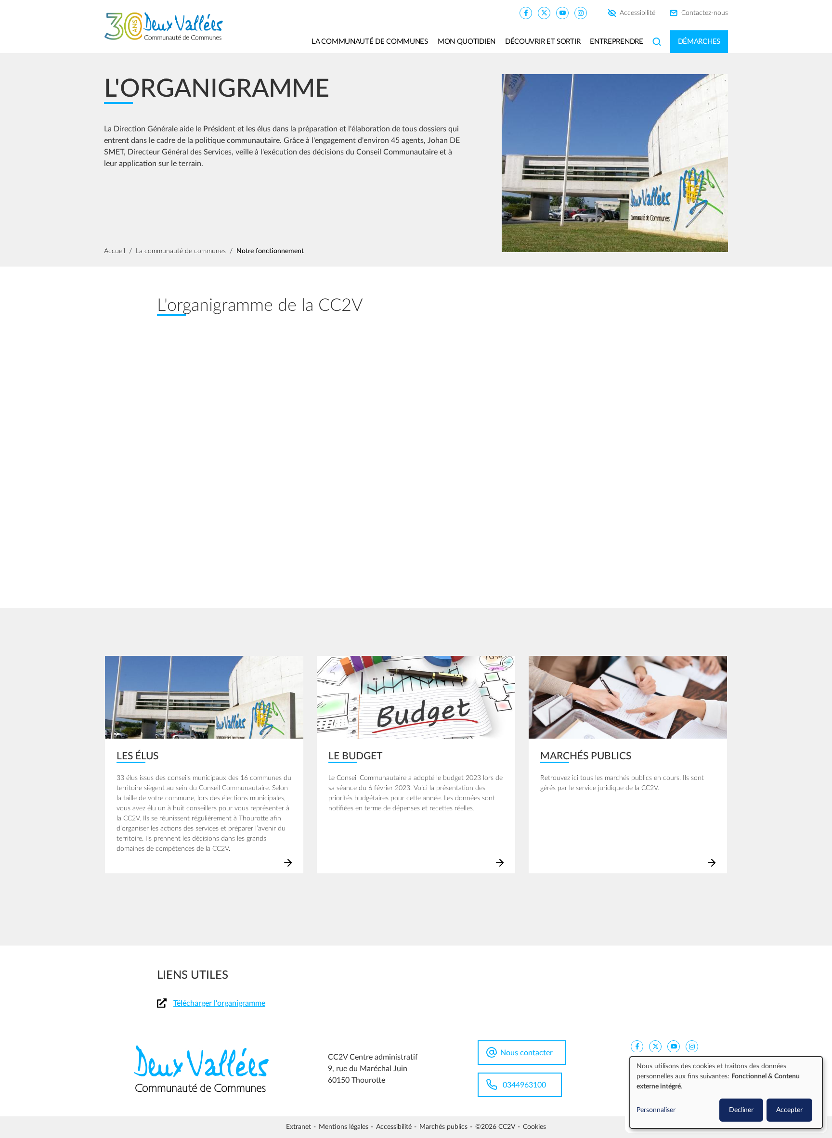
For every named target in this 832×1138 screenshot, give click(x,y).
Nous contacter (526, 1053)
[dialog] (726, 1092)
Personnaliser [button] (656, 1110)
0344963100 (524, 1085)
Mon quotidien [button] (466, 41)
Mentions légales (343, 1127)
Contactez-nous (704, 13)
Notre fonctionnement (270, 251)
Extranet (298, 1127)
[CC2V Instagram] (580, 12)
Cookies (534, 1127)
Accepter (789, 1110)
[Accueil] (167, 26)
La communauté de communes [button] (370, 41)
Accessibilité (637, 13)
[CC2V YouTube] (562, 12)
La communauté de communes (181, 251)
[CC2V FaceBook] (526, 12)
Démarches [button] (699, 41)
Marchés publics (443, 1127)
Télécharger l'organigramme (219, 1003)
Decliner (741, 1110)
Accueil (114, 251)
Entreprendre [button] (616, 41)
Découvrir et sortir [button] (542, 41)
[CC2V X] (544, 12)
